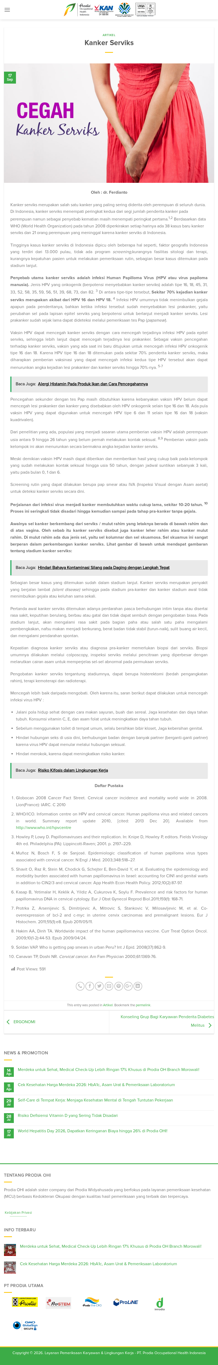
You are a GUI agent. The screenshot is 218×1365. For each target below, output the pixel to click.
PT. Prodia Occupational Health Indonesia (171, 1353)
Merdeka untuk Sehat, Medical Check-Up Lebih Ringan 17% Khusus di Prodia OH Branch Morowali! (108, 1069)
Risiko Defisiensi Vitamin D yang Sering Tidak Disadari (68, 1115)
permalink (143, 1005)
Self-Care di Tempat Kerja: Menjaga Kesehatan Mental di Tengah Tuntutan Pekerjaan (95, 1100)
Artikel (109, 35)
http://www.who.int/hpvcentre (43, 827)
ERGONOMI (23, 1022)
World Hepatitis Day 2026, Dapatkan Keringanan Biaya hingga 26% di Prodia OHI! (92, 1131)
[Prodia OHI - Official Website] (109, 10)
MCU (9, 1196)
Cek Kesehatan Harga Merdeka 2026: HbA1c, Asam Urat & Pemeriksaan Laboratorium (96, 1084)
